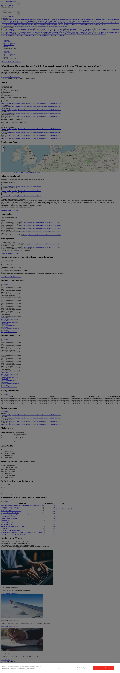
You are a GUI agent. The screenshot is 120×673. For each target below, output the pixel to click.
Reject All (59, 668)
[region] (60, 668)
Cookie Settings (81, 668)
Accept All (103, 668)
